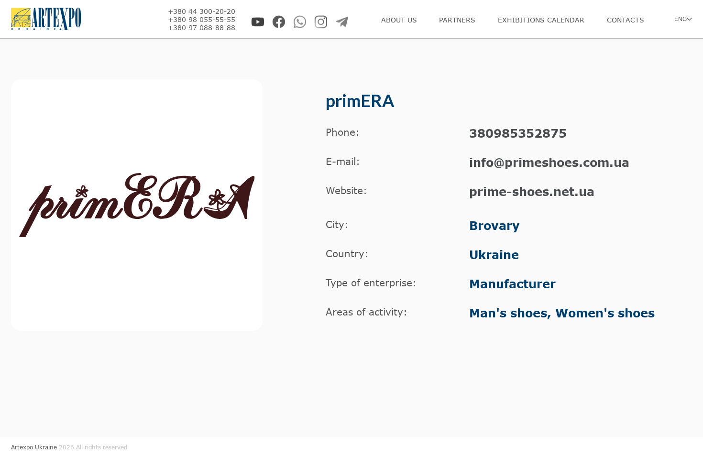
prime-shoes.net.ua (531, 191)
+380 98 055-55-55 (201, 19)
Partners (457, 20)
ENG (680, 19)
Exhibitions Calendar (541, 20)
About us (399, 20)
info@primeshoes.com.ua (549, 162)
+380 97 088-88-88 (201, 27)
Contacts (625, 20)
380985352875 (518, 133)
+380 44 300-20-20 (201, 11)
